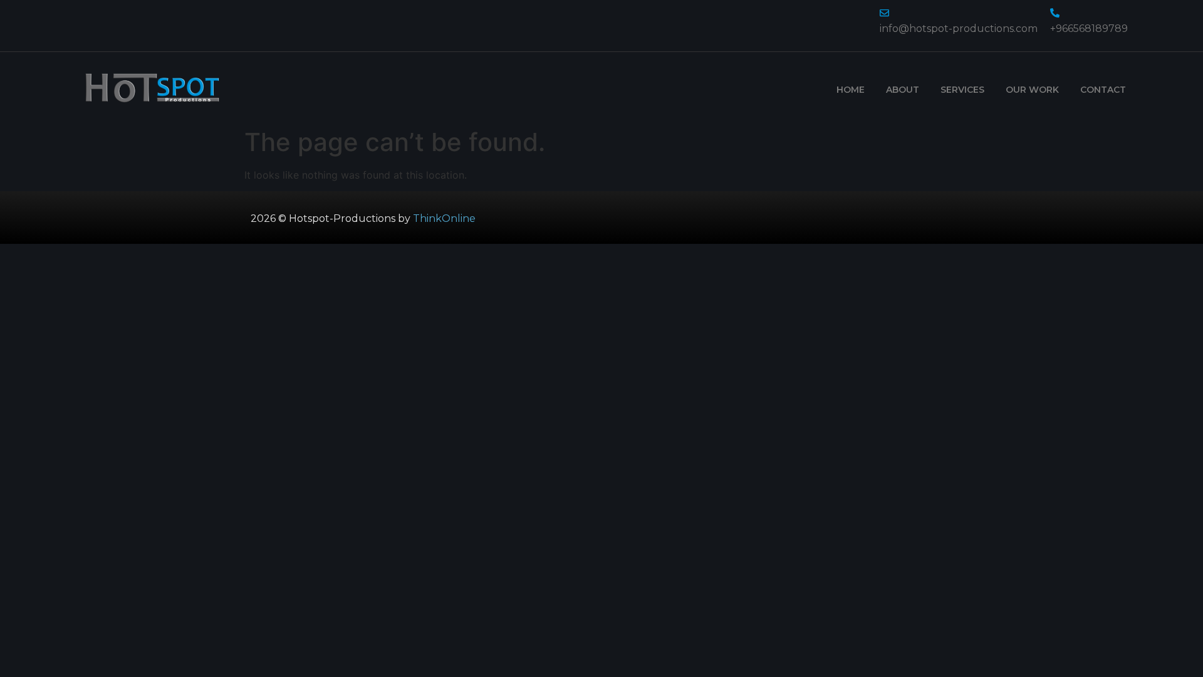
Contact (1103, 89)
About (902, 89)
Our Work (1032, 89)
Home (850, 89)
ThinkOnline (444, 218)
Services (962, 89)
